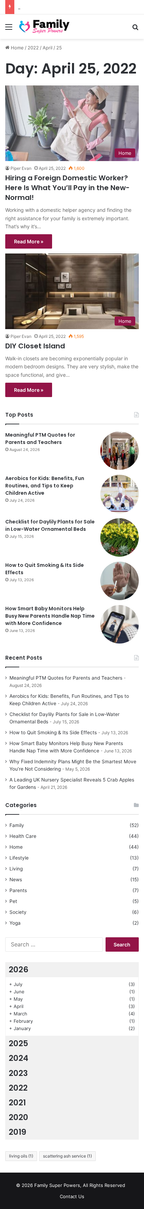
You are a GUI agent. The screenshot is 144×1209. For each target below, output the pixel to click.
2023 (18, 1073)
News (15, 879)
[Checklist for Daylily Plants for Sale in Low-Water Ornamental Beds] (119, 537)
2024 (18, 1058)
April (47, 47)
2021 (17, 1102)
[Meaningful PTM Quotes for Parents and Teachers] (119, 450)
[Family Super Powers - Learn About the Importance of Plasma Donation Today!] (45, 26)
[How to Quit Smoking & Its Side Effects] (119, 581)
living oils (21, 1156)
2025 (18, 1043)
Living (16, 868)
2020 (18, 1117)
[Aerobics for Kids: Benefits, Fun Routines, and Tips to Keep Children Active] (119, 494)
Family (16, 825)
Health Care (22, 836)
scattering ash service (67, 1156)
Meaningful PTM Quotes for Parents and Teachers (40, 438)
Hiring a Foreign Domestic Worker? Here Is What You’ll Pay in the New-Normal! (67, 187)
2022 (33, 47)
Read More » (28, 241)
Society (18, 912)
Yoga (15, 923)
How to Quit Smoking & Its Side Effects (53, 732)
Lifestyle (19, 858)
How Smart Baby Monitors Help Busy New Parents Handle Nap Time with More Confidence (50, 616)
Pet (13, 901)
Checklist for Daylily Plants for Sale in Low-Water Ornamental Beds (50, 525)
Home (16, 47)
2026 (18, 969)
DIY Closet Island (35, 346)
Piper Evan (20, 168)
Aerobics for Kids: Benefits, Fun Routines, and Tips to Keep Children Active (44, 485)
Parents (18, 890)
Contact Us (72, 1196)
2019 (17, 1132)
